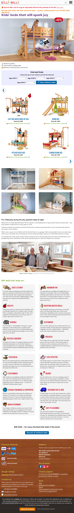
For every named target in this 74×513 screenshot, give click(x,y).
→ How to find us (44, 458)
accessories (65, 327)
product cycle (17, 384)
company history (22, 342)
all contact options (10, 495)
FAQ (40, 483)
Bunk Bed (18, 313)
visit (26, 413)
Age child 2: (32, 78)
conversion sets (56, 344)
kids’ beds (55, 327)
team (25, 411)
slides (66, 293)
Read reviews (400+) (12, 475)
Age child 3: (50, 78)
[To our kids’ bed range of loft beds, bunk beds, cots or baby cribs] (37, 40)
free (45, 399)
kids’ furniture (25, 344)
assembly (60, 411)
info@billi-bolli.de (10, 492)
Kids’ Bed (14, 223)
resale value (46, 360)
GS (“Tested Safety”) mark (25, 296)
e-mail (25, 486)
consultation (16, 377)
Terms (41, 487)
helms (51, 295)
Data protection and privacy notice (51, 489)
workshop (21, 410)
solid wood (15, 315)
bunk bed (50, 311)
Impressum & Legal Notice (48, 491)
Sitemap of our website (47, 485)
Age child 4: (21, 82)
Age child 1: (13, 78)
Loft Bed (10, 313)
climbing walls (44, 295)
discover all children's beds (37, 433)
